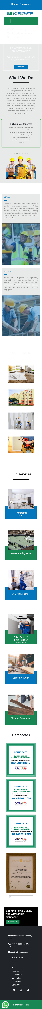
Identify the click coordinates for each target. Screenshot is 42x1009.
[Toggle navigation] (9, 21)
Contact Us (12, 922)
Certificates (16, 978)
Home (14, 968)
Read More (21, 67)
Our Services (17, 975)
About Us (15, 971)
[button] (14, 153)
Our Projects (17, 981)
